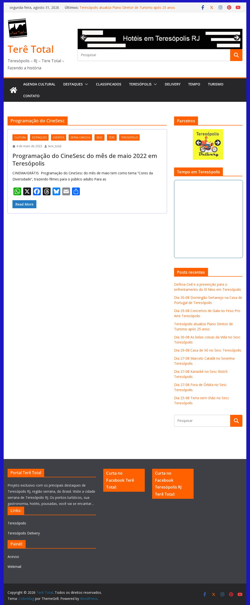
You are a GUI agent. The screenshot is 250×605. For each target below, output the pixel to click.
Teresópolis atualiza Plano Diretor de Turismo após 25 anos (127, 7)
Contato (31, 96)
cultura (20, 137)
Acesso (13, 556)
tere (112, 137)
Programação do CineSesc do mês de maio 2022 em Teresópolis (84, 159)
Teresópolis (140, 84)
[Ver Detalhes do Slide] (160, 39)
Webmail (14, 566)
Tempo (194, 84)
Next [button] (236, 38)
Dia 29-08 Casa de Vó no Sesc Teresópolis (207, 350)
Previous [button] (83, 37)
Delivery (172, 84)
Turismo (215, 84)
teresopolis (129, 137)
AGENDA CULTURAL (39, 84)
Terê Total (31, 49)
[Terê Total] (13, 90)
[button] (85, 84)
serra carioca (80, 137)
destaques (39, 137)
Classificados (108, 84)
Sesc (99, 137)
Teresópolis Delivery (24, 533)
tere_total (54, 146)
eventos (58, 137)
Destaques (73, 84)
